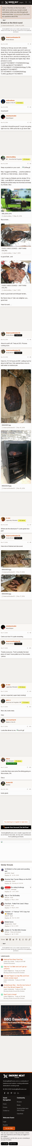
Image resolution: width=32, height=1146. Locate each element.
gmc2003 (7, 873)
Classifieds (20, 1113)
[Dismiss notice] (29, 8)
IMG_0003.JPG (7, 213)
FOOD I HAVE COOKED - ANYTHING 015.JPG (14, 287)
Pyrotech (7, 905)
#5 (30, 339)
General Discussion (9, 963)
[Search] (30, 2)
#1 (30, 44)
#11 (30, 691)
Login (4, 1121)
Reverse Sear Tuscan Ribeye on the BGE (18, 879)
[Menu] (2, 2)
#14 (30, 767)
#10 (30, 648)
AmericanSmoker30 (8, 25)
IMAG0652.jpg (6, 594)
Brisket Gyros (9, 922)
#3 (30, 122)
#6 (30, 357)
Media (19, 1105)
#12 (30, 706)
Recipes (19, 1102)
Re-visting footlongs (17, 887)
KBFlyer (7, 897)
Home (4, 1104)
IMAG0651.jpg (6, 425)
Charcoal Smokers (15, 932)
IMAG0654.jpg (6, 569)
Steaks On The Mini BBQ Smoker (15, 930)
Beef (12, 873)
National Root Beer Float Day (13, 959)
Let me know (18, 14)
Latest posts (5, 956)
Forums (5, 1107)
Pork (11, 897)
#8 (30, 542)
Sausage (13, 889)
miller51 (7, 916)
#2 (30, 107)
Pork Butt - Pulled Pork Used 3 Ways (16, 903)
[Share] (28, 44)
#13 (30, 726)
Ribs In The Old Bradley (12, 895)
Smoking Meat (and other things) (22, 1109)
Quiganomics (8, 924)
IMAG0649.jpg (6, 486)
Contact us (6, 1110)
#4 (30, 163)
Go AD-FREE (9, 1128)
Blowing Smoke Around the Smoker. (14, 972)
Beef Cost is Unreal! (10, 994)
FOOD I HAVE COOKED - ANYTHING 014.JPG (14, 249)
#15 (30, 789)
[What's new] (26, 2)
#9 (30, 632)
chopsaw (7, 889)
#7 (30, 524)
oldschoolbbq (7, 216)
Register (5, 1125)
